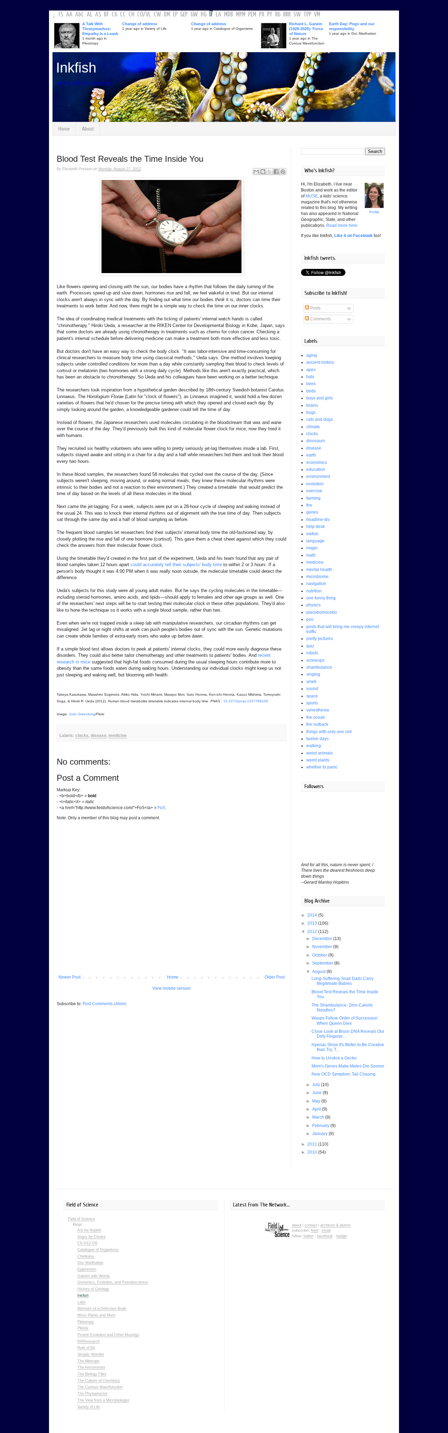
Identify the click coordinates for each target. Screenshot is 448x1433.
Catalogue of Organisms (98, 1249)
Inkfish (76, 67)
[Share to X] (269, 171)
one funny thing (321, 598)
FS (60, 14)
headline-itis (318, 519)
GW (194, 14)
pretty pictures (319, 638)
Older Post (275, 977)
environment (318, 476)
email (326, 1230)
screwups (315, 660)
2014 (312, 915)
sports (312, 703)
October (320, 955)
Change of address (139, 24)
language (315, 540)
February (321, 1125)
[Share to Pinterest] (282, 171)
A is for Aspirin (89, 1230)
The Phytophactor (92, 1393)
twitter (308, 1236)
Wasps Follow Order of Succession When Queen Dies (345, 1020)
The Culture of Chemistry (98, 1380)
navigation (316, 583)
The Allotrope (88, 1361)
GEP (184, 14)
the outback (317, 724)
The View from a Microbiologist (103, 1400)
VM (317, 14)
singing (313, 674)
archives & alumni (335, 1225)
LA (218, 14)
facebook (325, 1236)
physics (313, 605)
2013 (312, 923)
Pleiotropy (85, 1322)
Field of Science (81, 1219)
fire (309, 505)
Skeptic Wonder (90, 1354)
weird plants (317, 760)
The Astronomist (91, 1367)
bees (311, 383)
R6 (277, 14)
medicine (117, 735)
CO (140, 14)
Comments (320, 318)
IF (211, 14)
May (316, 1101)
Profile (374, 212)
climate (313, 426)
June (317, 1092)
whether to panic (322, 767)
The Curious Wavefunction (99, 1387)
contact (310, 1225)
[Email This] (256, 171)
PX (261, 14)
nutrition (314, 591)
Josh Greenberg (82, 714)
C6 (114, 14)
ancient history (320, 362)
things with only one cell (329, 731)
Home (64, 129)
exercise (314, 490)
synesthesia (317, 710)
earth (311, 455)
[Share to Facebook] (276, 171)
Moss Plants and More (96, 1315)
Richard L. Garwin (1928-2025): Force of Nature (306, 29)
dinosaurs (315, 440)
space (312, 696)
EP (175, 14)
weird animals (319, 753)
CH (131, 14)
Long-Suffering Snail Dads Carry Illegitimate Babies (342, 981)
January (320, 1133)
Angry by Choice (91, 1236)
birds (311, 391)
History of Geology (93, 1289)
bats (310, 376)
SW (297, 14)
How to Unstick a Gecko (334, 1058)
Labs (81, 1302)
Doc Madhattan (90, 1262)
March (318, 1117)
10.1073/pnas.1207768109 (245, 701)
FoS (161, 807)
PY (269, 14)
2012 (312, 931)
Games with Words (93, 1276)
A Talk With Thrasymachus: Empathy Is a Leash (100, 29)
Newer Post (69, 977)
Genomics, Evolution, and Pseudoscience (112, 1282)
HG (203, 14)
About (88, 129)
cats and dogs (319, 419)
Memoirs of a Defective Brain (101, 1308)
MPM (240, 14)
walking (313, 745)
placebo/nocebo (321, 612)
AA (69, 14)
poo (310, 619)
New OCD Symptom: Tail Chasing (344, 1074)
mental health (319, 569)
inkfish (312, 533)
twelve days (317, 738)
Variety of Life (88, 1407)
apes (311, 369)
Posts (315, 308)
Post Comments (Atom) (104, 1003)
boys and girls (319, 398)
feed (314, 1230)
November (322, 946)
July (316, 1084)
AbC (79, 14)
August (319, 971)
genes (312, 512)
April (317, 1109)
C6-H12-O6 (87, 1243)
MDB (228, 14)
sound (312, 688)
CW (157, 14)
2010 (312, 1152)
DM (167, 14)
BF (106, 14)
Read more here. (342, 225)
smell (311, 681)
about (296, 1225)
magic (312, 547)
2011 (312, 1144)
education (315, 469)
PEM (252, 14)
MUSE (312, 196)
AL (89, 14)
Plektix (83, 1328)
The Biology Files (91, 1374)
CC (123, 14)
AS (98, 14)
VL (148, 14)
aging (311, 355)
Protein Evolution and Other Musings (108, 1335)
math (311, 555)
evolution (315, 483)
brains (312, 405)
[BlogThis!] (262, 171)
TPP (307, 14)
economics (316, 462)
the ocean (315, 717)
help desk (315, 526)
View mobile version (171, 988)
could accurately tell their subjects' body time (176, 564)
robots (312, 653)
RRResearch (88, 1341)
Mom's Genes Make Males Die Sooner (348, 1066)
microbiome (317, 576)
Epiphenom (86, 1269)
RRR (286, 14)
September (323, 963)
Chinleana (85, 1256)
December (322, 938)
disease (98, 735)
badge (341, 1236)
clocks (82, 735)
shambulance (319, 667)
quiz (310, 646)
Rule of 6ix (86, 1347)
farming (313, 498)
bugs (311, 412)
